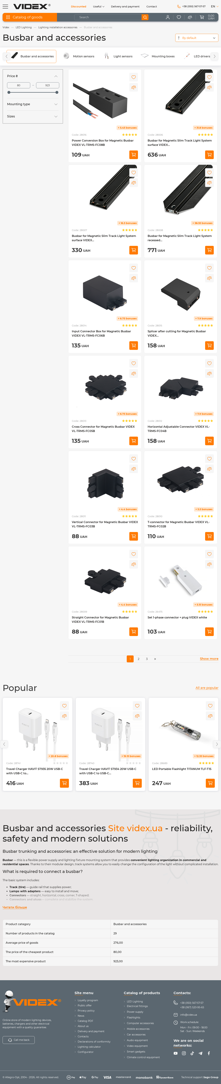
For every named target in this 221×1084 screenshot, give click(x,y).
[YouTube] (176, 1053)
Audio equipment (137, 1040)
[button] (6, 56)
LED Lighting (135, 1001)
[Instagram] (184, 1053)
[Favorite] (178, 17)
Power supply (135, 1011)
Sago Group (210, 1077)
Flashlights (133, 1017)
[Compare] (133, 87)
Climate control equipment (143, 1057)
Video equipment (137, 1045)
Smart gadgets (136, 1051)
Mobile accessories (138, 1028)
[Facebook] (209, 1053)
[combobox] (196, 38)
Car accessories (136, 1034)
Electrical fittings (137, 1006)
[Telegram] (200, 1053)
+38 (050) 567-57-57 (191, 1002)
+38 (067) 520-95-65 (192, 1007)
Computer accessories (140, 1023)
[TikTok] (192, 1053)
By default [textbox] (189, 38)
